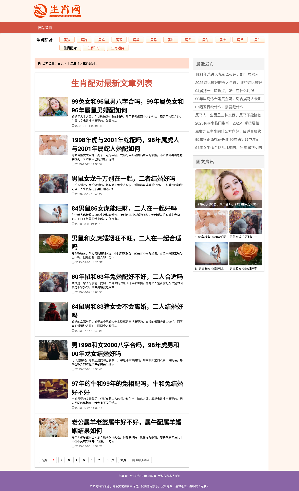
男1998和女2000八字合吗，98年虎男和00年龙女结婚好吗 (125, 349)
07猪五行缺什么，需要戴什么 (219, 106)
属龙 (188, 39)
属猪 (67, 39)
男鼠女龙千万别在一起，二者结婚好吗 (123, 178)
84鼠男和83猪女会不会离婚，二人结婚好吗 (127, 310)
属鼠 (240, 39)
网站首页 (45, 27)
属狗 (84, 39)
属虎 (222, 39)
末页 (123, 460)
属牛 (257, 39)
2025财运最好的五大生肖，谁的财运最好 (228, 82)
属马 (153, 39)
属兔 (205, 39)
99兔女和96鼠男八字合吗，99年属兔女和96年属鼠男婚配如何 (128, 105)
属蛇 (171, 39)
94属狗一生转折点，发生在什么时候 (224, 90)
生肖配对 (44, 40)
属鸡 (101, 39)
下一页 (110, 460)
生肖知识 (93, 48)
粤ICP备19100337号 (143, 476)
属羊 (136, 39)
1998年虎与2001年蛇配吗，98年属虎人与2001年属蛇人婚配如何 (125, 144)
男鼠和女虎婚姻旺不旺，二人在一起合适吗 (126, 242)
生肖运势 (117, 48)
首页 (61, 63)
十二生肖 (73, 63)
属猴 (119, 39)
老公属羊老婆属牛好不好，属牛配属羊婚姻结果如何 (126, 426)
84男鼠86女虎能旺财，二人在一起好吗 (124, 208)
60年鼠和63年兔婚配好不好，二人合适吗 (127, 276)
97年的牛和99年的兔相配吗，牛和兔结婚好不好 (127, 387)
